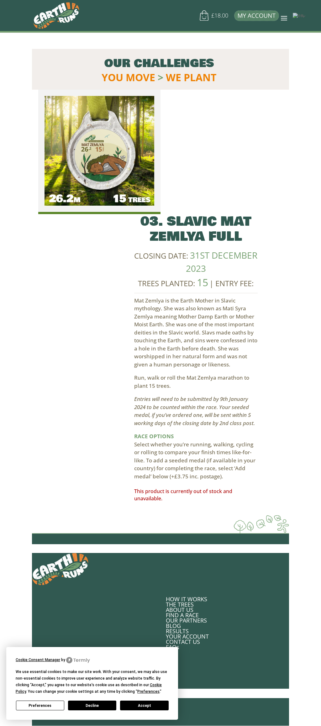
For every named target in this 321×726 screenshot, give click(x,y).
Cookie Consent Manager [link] (38, 660)
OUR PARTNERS (186, 620)
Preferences (40, 705)
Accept (144, 705)
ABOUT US (179, 609)
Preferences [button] (148, 691)
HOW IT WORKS (186, 599)
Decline (92, 705)
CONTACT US (183, 641)
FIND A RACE (182, 615)
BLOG (173, 625)
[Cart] (206, 18)
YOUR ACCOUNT (187, 636)
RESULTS (177, 631)
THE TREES (180, 604)
